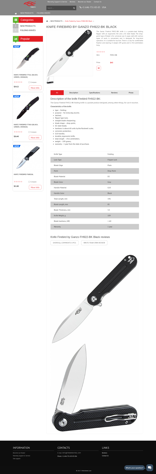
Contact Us (97, 2)
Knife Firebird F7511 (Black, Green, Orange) (26, 76)
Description (73, 92)
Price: (98, 62)
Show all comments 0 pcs (64, 243)
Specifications (94, 92)
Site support (16, 459)
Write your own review (94, 243)
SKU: (98, 55)
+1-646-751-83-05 (91, 7)
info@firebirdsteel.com (71, 453)
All (57, 92)
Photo (131, 92)
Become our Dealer (84, 2)
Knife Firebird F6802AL (23, 174)
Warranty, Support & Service (57, 2)
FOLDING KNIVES (43, 13)
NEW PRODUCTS (26, 13)
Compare (33, 82)
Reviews (72, 2)
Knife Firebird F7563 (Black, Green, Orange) (26, 126)
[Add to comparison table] (98, 68)
